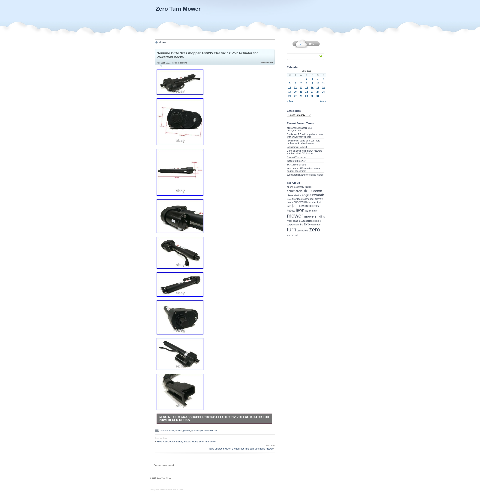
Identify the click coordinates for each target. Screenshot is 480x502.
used (299, 231)
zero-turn (293, 234)
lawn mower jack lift (297, 147)
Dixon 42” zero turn (296, 157)
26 (289, 96)
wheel (305, 230)
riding (321, 216)
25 (323, 92)
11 (323, 83)
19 (289, 92)
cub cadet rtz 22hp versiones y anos (305, 175)
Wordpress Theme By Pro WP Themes (166, 490)
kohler (315, 206)
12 (289, 87)
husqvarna (301, 202)
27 (295, 96)
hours (290, 202)
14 (301, 87)
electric (179, 430)
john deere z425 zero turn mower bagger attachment (304, 169)
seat (302, 220)
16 (312, 87)
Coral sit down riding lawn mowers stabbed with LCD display (304, 152)
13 (295, 87)
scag (295, 220)
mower (295, 216)
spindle (317, 221)
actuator (164, 430)
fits (294, 199)
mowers (310, 216)
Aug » (323, 101)
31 (317, 96)
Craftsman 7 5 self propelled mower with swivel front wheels (305, 135)
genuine (183, 63)
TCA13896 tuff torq (296, 164)
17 (317, 87)
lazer (308, 210)
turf (318, 224)
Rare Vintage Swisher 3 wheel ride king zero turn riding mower (241, 448)
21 (301, 92)
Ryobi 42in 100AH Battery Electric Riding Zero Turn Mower (186, 441)
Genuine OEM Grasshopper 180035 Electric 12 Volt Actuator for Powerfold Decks (214, 418)
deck (308, 191)
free (298, 199)
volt (215, 430)
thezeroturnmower (296, 161)
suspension (293, 224)
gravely (319, 199)
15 (306, 87)
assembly (299, 187)
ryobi (289, 221)
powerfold (208, 430)
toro (307, 224)
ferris (289, 199)
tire (301, 224)
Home (162, 42)
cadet (308, 186)
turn (291, 229)
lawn (300, 210)
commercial (295, 191)
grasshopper (197, 430)
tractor (313, 225)
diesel (290, 195)
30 (312, 96)
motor (314, 211)
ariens (290, 187)
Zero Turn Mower (178, 9)
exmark (318, 195)
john (295, 206)
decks (171, 430)
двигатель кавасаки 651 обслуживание (299, 129)
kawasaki (305, 205)
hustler (312, 202)
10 (317, 83)
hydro (320, 202)
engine (306, 195)
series (309, 220)
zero (314, 229)
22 (306, 92)
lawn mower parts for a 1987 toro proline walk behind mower (303, 142)
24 (317, 92)
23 (312, 92)
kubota (291, 210)
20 (295, 92)
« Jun (290, 101)
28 (301, 96)
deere (317, 191)
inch (289, 206)
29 (306, 96)
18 (323, 87)
